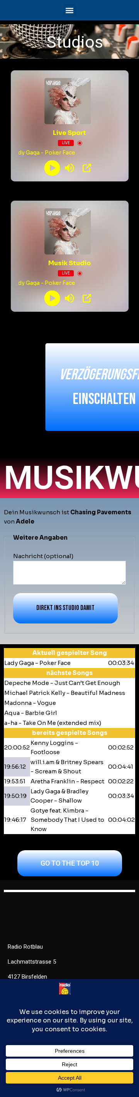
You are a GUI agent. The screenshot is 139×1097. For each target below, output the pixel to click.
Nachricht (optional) (43, 556)
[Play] (52, 168)
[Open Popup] (87, 168)
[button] (69, 10)
